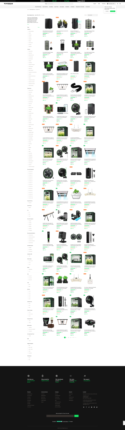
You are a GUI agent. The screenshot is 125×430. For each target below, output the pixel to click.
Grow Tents (29, 398)
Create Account (71, 397)
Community (103, 3)
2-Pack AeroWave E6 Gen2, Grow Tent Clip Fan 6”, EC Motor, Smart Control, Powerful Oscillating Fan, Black (62, 160)
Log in (70, 395)
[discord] (94, 407)
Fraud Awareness (57, 395)
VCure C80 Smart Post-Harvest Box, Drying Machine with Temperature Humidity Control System (48, 32)
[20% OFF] (90, 216)
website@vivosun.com (88, 401)
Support (94, 3)
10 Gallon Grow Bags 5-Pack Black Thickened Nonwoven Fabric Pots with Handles (48, 74)
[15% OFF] (62, 152)
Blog (55, 400)
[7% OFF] (48, 216)
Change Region (113, 11)
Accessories (29, 406)
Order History (71, 398)
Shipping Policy (43, 395)
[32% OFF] (90, 87)
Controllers (29, 397)
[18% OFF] (90, 194)
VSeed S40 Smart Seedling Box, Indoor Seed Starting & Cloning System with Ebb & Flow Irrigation (62, 74)
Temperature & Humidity (30, 405)
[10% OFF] (76, 216)
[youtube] (91, 407)
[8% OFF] (48, 130)
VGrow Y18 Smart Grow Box (75, 73)
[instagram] (84, 407)
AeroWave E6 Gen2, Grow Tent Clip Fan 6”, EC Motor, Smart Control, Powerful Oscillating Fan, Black (76, 117)
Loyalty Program (43, 400)
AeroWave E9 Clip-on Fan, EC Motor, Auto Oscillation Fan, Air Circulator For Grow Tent (62, 181)
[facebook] (86, 407)
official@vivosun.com (86, 395)
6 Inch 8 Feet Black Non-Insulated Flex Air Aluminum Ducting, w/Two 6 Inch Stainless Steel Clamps (76, 96)
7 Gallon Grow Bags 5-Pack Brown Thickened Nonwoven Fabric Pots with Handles (48, 117)
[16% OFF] (62, 66)
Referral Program (57, 403)
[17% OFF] (76, 66)
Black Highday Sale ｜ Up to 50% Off (34, 9)
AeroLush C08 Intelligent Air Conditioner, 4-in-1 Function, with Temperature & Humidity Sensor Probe (76, 32)
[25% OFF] (62, 23)
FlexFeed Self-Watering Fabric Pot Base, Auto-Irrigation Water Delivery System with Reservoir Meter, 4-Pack (76, 181)
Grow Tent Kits (29, 395)
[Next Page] (76, 337)
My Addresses (71, 400)
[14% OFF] (48, 87)
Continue (107, 11)
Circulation (28, 403)
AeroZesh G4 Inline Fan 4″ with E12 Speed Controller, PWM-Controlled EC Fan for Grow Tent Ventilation (89, 331)
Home (28, 9)
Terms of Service (57, 398)
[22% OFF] (48, 301)
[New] (62, 109)
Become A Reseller (58, 406)
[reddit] (97, 407)
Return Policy (43, 397)
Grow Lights (29, 400)
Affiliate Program (57, 405)
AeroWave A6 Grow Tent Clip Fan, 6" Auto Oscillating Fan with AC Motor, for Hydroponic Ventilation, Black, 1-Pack (89, 309)
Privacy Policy (57, 397)
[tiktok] (89, 407)
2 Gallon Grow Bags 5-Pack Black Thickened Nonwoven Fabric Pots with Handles (76, 53)
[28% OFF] (90, 66)
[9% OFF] (62, 87)
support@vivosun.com (86, 404)
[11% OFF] (76, 130)
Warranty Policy (43, 398)
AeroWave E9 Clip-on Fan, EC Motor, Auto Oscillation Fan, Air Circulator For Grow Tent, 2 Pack (62, 267)
